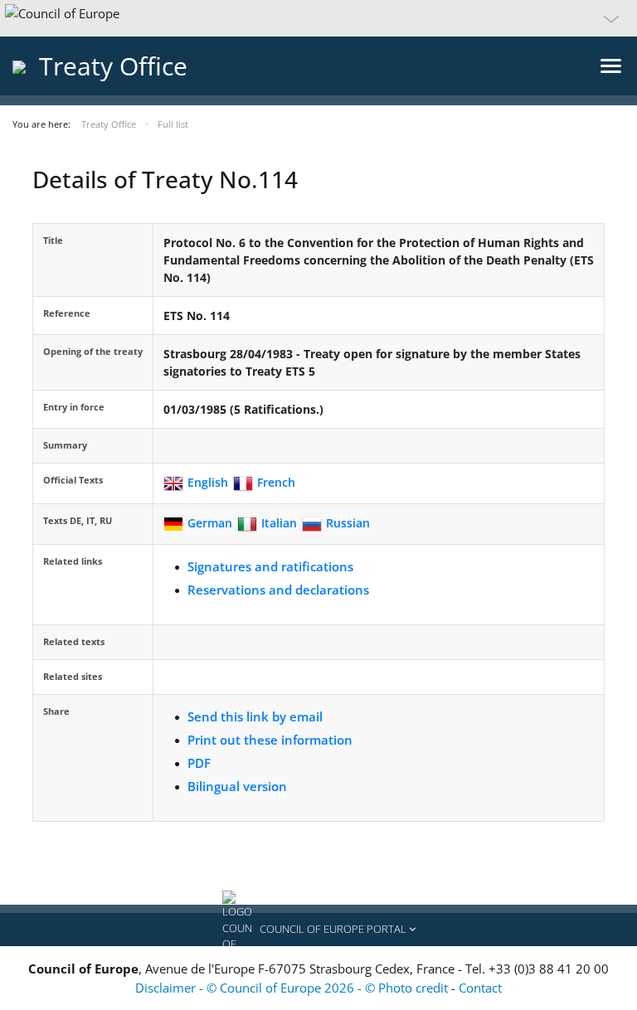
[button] (318, 18)
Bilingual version (237, 786)
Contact (480, 987)
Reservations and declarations (278, 589)
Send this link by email (255, 716)
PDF (199, 763)
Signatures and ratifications (270, 566)
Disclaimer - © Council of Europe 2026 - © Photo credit (293, 987)
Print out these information (270, 739)
